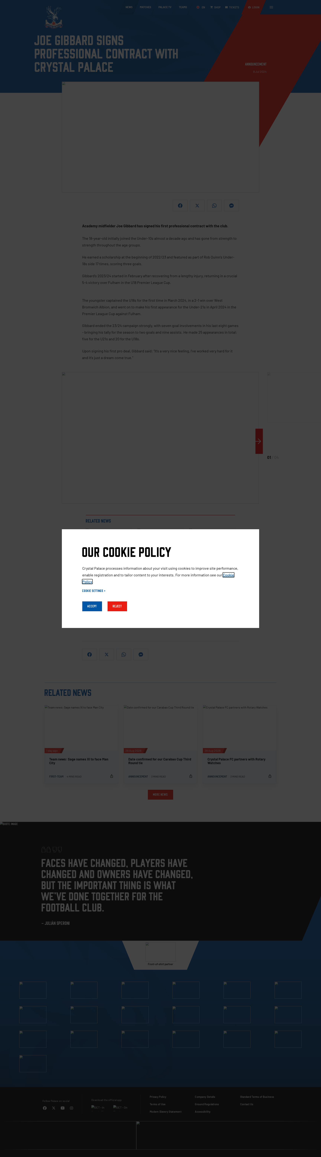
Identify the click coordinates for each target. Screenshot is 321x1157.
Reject (117, 606)
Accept (92, 606)
